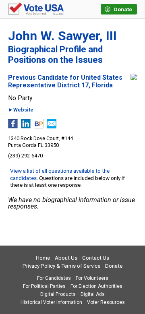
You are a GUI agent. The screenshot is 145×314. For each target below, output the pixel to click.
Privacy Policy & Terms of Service (61, 266)
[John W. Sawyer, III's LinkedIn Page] (26, 126)
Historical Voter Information (51, 302)
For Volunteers (92, 278)
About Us (66, 258)
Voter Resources (106, 302)
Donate (113, 266)
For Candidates (54, 278)
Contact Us (95, 258)
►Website (20, 110)
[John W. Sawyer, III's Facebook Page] (13, 126)
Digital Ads (93, 294)
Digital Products (58, 294)
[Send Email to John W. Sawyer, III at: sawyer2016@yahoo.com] (51, 126)
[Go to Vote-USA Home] (36, 9)
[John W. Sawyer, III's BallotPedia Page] (39, 126)
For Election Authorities (96, 286)
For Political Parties (44, 286)
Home (43, 258)
